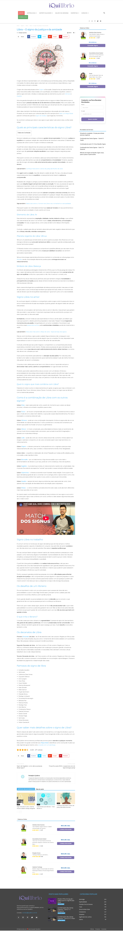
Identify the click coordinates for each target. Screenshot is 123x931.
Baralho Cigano (61, 913)
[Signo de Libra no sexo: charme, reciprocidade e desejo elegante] (26, 799)
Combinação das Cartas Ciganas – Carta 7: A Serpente (92, 148)
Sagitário (24, 466)
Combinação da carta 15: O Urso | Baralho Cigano (93, 144)
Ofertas (92, 929)
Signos (22, 25)
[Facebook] (89, 21)
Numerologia (61, 904)
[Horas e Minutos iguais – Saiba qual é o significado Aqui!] (52, 901)
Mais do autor (40, 789)
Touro (23, 411)
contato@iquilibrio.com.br (29, 913)
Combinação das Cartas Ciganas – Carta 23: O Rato (66, 917)
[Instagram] (92, 21)
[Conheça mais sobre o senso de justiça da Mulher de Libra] (66, 798)
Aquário (23, 481)
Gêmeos (24, 420)
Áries (23, 405)
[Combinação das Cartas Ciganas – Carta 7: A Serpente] (52, 909)
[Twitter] (97, 21)
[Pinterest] (95, 21)
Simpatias (74, 13)
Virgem (23, 446)
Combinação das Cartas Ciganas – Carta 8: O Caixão (92, 139)
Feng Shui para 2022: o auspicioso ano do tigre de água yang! (62, 767)
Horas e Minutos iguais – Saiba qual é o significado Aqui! (66, 900)
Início (18, 25)
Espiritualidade (45, 13)
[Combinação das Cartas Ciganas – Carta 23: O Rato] (52, 918)
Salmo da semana (61, 13)
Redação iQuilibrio (23, 32)
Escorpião (24, 459)
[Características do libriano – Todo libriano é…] (46, 799)
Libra (27, 25)
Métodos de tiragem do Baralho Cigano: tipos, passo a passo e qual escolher (92, 153)
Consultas (103, 929)
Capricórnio (25, 472)
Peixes (23, 488)
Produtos (97, 929)
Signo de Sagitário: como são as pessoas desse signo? (29, 767)
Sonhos (84, 13)
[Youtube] (100, 21)
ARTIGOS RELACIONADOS (26, 789)
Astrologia (31, 13)
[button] (104, 13)
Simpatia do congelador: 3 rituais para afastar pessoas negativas (92, 134)
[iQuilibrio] (61, 5)
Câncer (23, 429)
